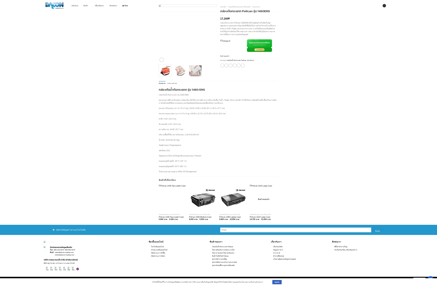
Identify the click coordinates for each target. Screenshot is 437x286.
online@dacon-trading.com (64, 255)
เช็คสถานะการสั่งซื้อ (158, 253)
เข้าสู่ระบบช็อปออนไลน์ (159, 250)
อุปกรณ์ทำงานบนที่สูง (219, 259)
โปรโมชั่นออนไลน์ (157, 247)
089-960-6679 (70, 250)
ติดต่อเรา (113, 5)
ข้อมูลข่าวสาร (278, 250)
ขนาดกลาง (250, 60)
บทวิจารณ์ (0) (172, 83)
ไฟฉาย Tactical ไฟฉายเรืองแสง (223, 253)
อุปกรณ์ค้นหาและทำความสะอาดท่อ (224, 262)
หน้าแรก (75, 5)
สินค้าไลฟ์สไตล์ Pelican (220, 256)
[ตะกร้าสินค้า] (390, 6)
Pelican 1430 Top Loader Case (171, 217)
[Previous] (165, 33)
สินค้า (85, 5)
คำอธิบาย (162, 83)
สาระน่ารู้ (276, 253)
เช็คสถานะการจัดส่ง (158, 256)
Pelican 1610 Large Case (260, 217)
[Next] (210, 33)
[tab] (162, 83)
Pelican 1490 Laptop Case (230, 217)
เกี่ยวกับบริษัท (277, 247)
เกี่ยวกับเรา (99, 5)
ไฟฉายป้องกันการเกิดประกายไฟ (223, 250)
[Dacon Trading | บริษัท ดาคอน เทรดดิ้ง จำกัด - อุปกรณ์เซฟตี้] (56, 5)
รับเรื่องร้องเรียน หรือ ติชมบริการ (345, 250)
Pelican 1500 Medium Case (200, 217)
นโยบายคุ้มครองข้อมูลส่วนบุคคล (284, 259)
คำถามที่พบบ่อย (278, 256)
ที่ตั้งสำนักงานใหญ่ (340, 247)
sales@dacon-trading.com (64, 252)
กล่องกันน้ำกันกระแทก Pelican (236, 60)
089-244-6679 (59, 250)
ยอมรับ (277, 282)
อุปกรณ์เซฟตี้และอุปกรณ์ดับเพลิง (223, 265)
